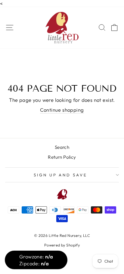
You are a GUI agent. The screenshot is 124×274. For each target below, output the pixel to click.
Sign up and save (61, 174)
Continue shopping (62, 110)
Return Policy (62, 157)
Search (62, 147)
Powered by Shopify (62, 245)
